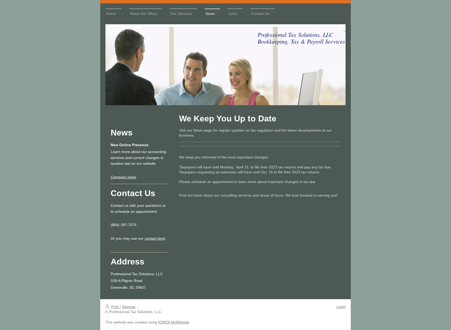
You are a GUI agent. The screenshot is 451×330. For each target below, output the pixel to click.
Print (115, 307)
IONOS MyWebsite (173, 322)
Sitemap (128, 307)
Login (341, 307)
